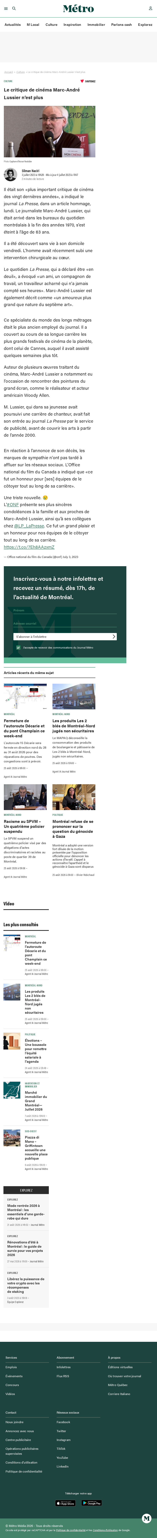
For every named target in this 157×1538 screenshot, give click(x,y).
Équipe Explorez (15, 1302)
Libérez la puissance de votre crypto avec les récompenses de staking (25, 1285)
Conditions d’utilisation (22, 1462)
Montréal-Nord (61, 714)
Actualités (13, 24)
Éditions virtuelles (120, 1367)
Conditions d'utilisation (105, 1530)
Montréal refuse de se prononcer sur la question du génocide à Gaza (72, 828)
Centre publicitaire (18, 1440)
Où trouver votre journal (124, 1376)
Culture (52, 24)
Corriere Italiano (119, 1394)
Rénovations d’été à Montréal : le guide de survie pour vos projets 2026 (25, 1248)
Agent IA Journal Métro (15, 776)
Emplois (11, 1367)
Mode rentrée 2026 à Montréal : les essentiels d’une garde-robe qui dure (26, 1211)
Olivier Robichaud (85, 875)
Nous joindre (14, 1422)
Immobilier (96, 24)
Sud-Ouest (31, 1131)
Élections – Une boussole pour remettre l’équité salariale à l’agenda (36, 1051)
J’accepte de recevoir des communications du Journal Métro (57, 647)
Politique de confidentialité (24, 1471)
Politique (57, 814)
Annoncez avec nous (20, 1431)
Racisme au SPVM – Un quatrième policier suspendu (24, 826)
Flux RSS (63, 1376)
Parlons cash (121, 24)
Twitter (61, 1431)
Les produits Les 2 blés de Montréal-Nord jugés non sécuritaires (73, 725)
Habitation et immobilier (32, 1085)
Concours (12, 1385)
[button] (5, 9)
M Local (33, 24)
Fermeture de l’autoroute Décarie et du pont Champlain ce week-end (24, 728)
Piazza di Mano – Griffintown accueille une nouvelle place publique (36, 1148)
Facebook (63, 1422)
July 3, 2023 (70, 557)
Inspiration (72, 24)
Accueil (8, 72)
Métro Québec (118, 1385)
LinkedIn (63, 1466)
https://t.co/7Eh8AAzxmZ (29, 547)
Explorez (145, 24)
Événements (14, 1376)
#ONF (13, 504)
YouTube (62, 1457)
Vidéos (10, 1394)
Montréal (9, 714)
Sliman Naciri (30, 170)
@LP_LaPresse (29, 525)
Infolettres (64, 1367)
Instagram (64, 1440)
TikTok (61, 1448)
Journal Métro (38, 1225)
